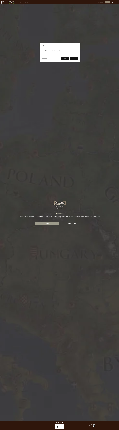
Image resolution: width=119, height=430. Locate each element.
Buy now (107, 2)
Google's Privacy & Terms (67, 53)
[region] (60, 52)
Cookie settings (44, 58)
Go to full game (72, 223)
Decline (65, 58)
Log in (116, 2)
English (101, 2)
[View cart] (112, 2)
